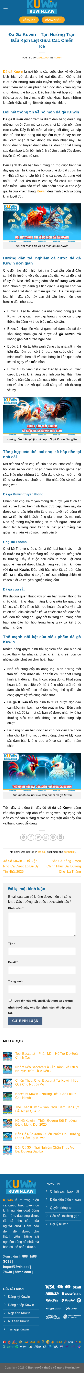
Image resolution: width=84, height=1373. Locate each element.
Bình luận (15, 908)
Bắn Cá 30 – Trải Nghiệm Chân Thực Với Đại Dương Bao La (45, 1149)
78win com (22, 1272)
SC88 (7, 1261)
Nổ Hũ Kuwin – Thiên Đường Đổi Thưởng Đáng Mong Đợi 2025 (46, 1122)
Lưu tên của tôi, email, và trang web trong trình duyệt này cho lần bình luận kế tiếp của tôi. (40, 1006)
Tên (11, 943)
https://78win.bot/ (16, 1267)
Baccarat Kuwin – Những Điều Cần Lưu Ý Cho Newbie (45, 1096)
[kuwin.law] (42, 7)
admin (58, 57)
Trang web (15, 981)
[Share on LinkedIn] (60, 837)
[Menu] (5, 7)
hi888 (23, 1256)
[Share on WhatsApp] (23, 837)
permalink (69, 851)
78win (7, 1272)
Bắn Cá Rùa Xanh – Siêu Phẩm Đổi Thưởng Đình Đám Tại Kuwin (47, 1136)
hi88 (33, 1256)
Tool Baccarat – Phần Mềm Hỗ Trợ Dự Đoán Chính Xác (47, 1055)
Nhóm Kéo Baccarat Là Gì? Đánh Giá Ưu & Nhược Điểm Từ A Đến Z (46, 1069)
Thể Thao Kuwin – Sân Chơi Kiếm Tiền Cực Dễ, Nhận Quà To (47, 1109)
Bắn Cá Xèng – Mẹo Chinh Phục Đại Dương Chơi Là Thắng (63, 866)
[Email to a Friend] (45, 837)
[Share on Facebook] (31, 837)
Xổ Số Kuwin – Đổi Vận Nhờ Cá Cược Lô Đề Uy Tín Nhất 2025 (21, 866)
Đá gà (41, 851)
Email (13, 962)
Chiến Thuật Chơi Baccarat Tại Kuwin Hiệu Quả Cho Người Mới (46, 1082)
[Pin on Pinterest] (53, 837)
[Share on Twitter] (38, 837)
